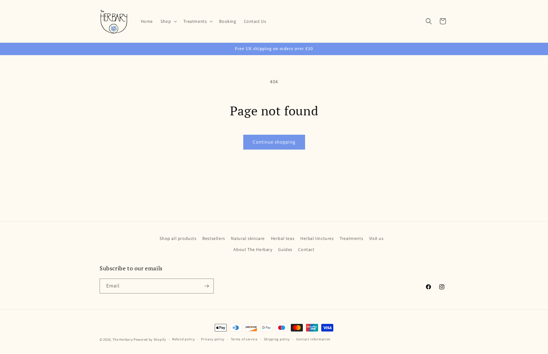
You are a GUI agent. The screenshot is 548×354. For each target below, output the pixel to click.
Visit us (376, 238)
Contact (306, 249)
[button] (168, 21)
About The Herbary (252, 249)
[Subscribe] (206, 286)
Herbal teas (283, 238)
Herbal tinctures (317, 238)
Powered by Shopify (150, 339)
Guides (285, 249)
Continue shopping (274, 142)
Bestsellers (213, 238)
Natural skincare (248, 238)
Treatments (351, 238)
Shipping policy (277, 339)
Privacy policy (213, 339)
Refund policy (183, 339)
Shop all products (178, 238)
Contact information (313, 339)
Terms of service (244, 339)
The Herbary (123, 339)
